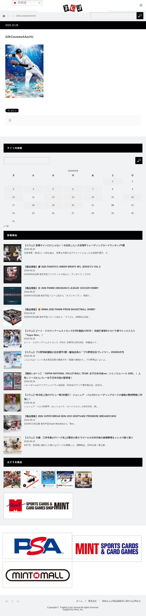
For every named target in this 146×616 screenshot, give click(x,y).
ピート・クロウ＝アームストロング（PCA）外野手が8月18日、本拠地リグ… (61, 342)
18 (33, 205)
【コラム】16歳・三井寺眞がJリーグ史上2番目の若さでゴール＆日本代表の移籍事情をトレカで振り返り (78, 437)
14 (93, 197)
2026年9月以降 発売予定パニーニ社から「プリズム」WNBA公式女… (57, 317)
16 (132, 197)
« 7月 (6, 226)
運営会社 (92, 601)
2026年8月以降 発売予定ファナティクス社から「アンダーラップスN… (58, 274)
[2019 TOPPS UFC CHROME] (83, 479)
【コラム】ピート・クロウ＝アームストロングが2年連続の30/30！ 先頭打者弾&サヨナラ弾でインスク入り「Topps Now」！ (79, 332)
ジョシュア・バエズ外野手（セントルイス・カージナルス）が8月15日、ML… (61, 406)
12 (53, 197)
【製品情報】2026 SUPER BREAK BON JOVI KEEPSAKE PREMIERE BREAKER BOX (70, 416)
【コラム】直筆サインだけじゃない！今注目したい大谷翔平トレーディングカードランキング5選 (74, 245)
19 (53, 205)
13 (73, 197)
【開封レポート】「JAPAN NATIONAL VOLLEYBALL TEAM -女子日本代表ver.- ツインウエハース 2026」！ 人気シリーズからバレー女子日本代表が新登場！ (82, 375)
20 (73, 205)
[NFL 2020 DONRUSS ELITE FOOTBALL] (12, 479)
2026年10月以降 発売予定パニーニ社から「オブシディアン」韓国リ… (58, 295)
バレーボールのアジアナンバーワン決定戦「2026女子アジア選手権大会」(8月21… (64, 385)
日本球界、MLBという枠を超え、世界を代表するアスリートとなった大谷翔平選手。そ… (67, 253)
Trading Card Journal (70, 607)
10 (13, 197)
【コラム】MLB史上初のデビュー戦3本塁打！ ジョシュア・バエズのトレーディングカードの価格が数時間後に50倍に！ (83, 397)
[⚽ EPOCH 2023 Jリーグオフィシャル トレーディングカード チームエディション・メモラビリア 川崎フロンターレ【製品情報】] (48, 479)
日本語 (21, 2)
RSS (18, 601)
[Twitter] (6, 601)
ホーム (79, 601)
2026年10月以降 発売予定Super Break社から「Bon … (50, 424)
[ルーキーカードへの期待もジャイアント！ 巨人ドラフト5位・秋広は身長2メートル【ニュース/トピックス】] (30, 479)
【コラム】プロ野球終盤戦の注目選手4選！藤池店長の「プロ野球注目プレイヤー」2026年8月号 (74, 352)
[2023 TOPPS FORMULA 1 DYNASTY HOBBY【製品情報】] (65, 479)
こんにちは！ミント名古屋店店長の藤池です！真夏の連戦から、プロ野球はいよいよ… (65, 359)
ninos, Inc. (79, 609)
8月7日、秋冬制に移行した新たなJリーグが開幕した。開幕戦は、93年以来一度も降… (65, 445)
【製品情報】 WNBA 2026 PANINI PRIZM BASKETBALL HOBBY (59, 309)
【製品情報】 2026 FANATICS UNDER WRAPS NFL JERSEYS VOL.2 (62, 266)
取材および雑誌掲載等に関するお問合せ (121, 601)
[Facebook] (12, 601)
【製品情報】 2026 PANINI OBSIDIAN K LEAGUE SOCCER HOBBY (61, 288)
